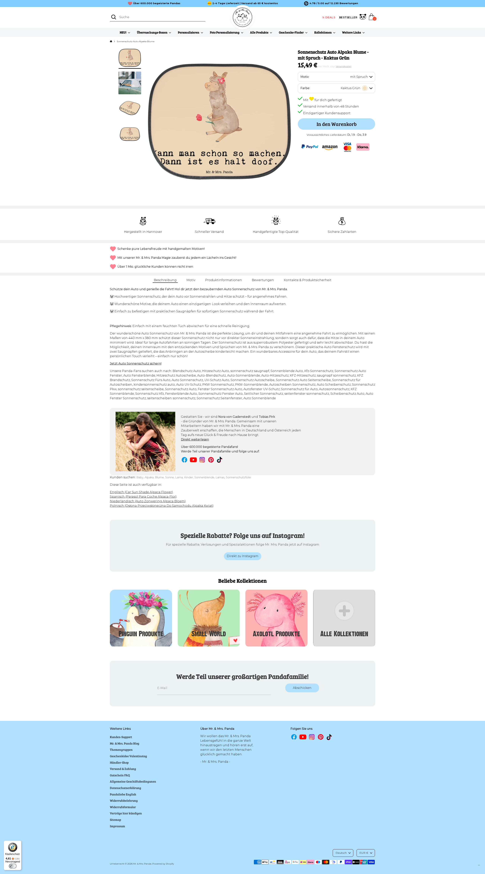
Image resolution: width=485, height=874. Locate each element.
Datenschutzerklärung (125, 788)
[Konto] (363, 17)
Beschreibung (165, 280)
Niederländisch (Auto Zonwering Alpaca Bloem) (148, 501)
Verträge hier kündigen (126, 813)
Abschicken (302, 688)
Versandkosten (343, 66)
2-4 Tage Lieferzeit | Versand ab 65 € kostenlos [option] (245, 3)
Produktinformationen (223, 280)
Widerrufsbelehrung (124, 800)
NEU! (123, 32)
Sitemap (115, 820)
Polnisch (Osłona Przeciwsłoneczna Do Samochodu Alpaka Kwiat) (162, 506)
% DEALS (329, 17)
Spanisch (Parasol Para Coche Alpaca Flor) (143, 496)
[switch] (12, 866)
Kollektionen (323, 32)
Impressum (117, 826)
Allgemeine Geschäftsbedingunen (133, 781)
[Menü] (479, 866)
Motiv (190, 280)
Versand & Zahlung (123, 769)
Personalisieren (189, 32)
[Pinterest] (210, 459)
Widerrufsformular (123, 807)
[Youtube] (193, 459)
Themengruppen (121, 750)
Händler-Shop (119, 762)
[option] (331, 3)
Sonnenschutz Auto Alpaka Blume (135, 41)
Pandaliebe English (123, 794)
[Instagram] (202, 459)
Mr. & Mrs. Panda (142, 863)
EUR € (363, 853)
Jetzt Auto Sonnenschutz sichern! (135, 363)
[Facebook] (184, 459)
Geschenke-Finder (291, 32)
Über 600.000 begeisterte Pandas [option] (156, 3)
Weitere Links (351, 32)
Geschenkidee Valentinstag (128, 756)
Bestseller (348, 17)
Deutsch (341, 853)
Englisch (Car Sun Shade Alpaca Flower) (141, 492)
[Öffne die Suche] (113, 17)
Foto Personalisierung (225, 32)
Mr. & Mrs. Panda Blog (124, 743)
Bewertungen (263, 280)
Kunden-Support (121, 737)
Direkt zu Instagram (242, 556)
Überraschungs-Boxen (152, 32)
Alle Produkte (259, 32)
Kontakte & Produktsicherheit (307, 280)
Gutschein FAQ (120, 775)
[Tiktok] (219, 460)
